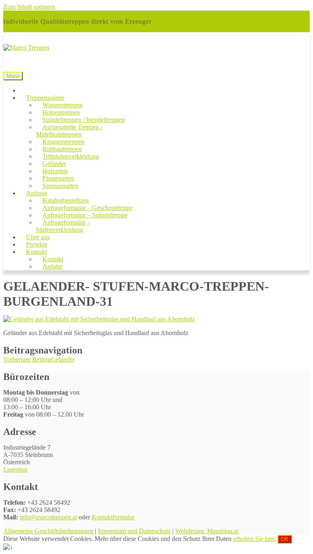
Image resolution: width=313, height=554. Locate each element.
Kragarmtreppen (63, 141)
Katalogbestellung (65, 200)
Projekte (36, 244)
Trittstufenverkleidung (70, 156)
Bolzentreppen (61, 112)
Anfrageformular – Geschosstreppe (87, 207)
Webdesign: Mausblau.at (206, 531)
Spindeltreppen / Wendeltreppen (83, 119)
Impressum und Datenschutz (134, 531)
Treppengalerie (45, 97)
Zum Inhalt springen (29, 6)
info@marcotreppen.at (48, 517)
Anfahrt (52, 266)
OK (285, 539)
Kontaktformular (113, 517)
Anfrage (36, 193)
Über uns (38, 237)
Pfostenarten (58, 178)
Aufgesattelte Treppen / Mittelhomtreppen (69, 131)
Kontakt (36, 251)
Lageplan (15, 469)
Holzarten (55, 171)
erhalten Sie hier (253, 538)
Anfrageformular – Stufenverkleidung (63, 226)
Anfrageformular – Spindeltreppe (85, 215)
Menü (13, 76)
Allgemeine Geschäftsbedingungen (48, 531)
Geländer (54, 163)
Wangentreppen (62, 105)
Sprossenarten (60, 185)
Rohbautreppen (62, 149)
